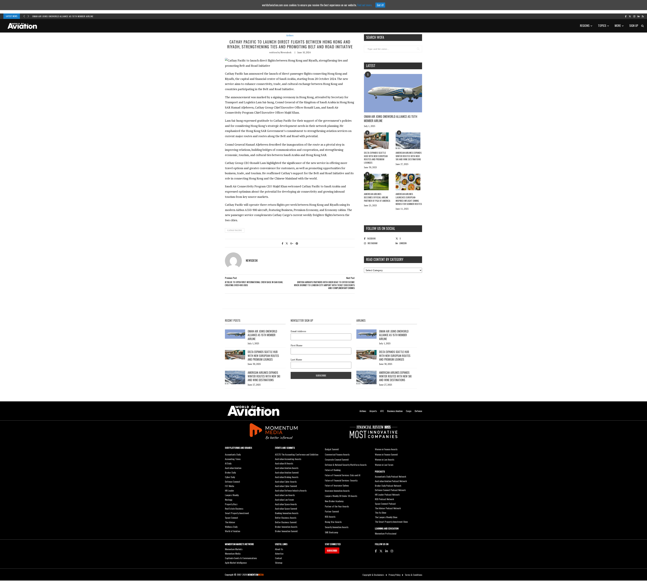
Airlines (290, 35)
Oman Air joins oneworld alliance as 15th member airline (62, 16)
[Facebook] (376, 551)
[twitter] (630, 16)
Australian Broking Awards (286, 477)
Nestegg (228, 499)
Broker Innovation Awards (286, 526)
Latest (370, 65)
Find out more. (364, 5)
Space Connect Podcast (385, 503)
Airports (373, 411)
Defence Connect (232, 481)
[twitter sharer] (287, 243)
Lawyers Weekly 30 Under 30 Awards (341, 496)
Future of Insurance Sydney (337, 485)
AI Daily (228, 463)
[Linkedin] (386, 551)
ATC (382, 411)
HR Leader (229, 490)
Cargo (408, 411)
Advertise (279, 553)
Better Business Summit (286, 522)
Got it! (380, 5)
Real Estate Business (234, 508)
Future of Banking (333, 470)
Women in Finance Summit (386, 454)
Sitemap (278, 562)
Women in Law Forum (384, 464)
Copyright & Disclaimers (373, 574)
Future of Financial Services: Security (341, 480)
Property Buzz (231, 504)
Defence (418, 411)
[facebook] (625, 16)
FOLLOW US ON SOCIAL (380, 228)
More (618, 25)
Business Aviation (395, 411)
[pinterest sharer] (297, 243)
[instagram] (634, 16)
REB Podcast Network (384, 499)
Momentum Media (232, 553)
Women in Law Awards (384, 459)
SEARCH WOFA (375, 37)
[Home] (253, 411)
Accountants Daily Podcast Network (390, 476)
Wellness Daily (231, 526)
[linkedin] (638, 16)
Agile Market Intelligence (236, 562)
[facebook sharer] (282, 243)
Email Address (298, 331)
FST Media (229, 486)
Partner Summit (332, 511)
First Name (296, 345)
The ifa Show (380, 512)
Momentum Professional (385, 533)
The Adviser (230, 522)
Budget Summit (332, 449)
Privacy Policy (394, 574)
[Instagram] (392, 551)
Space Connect (231, 517)
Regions (585, 25)
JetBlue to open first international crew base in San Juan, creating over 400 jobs (254, 283)
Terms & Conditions (413, 574)
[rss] (643, 16)
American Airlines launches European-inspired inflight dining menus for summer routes (409, 199)
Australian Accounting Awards (288, 459)
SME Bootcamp (331, 532)
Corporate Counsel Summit (337, 459)
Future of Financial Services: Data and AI (342, 475)
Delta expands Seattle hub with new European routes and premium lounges (376, 157)
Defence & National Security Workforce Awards (346, 464)
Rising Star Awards (333, 522)
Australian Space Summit (286, 508)
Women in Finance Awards (386, 449)
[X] (380, 551)
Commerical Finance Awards (337, 454)
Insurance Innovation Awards (337, 490)
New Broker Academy (334, 501)
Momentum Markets (233, 549)
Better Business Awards (285, 517)
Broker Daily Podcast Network (388, 485)
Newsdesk (286, 52)
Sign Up (633, 25)
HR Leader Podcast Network (387, 494)
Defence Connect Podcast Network (390, 490)
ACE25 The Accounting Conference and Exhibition (296, 454)
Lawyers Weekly (232, 495)
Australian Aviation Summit (287, 472)
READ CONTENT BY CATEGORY (384, 259)
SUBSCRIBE (332, 550)
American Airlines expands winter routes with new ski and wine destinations (409, 156)
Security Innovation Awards (336, 527)
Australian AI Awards (284, 463)
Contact (278, 558)
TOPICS (602, 25)
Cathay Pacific (234, 230)
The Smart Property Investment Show (391, 521)
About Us (279, 549)
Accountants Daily (233, 454)
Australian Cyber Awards (286, 481)
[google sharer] (291, 243)
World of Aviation (232, 531)
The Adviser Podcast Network (388, 508)
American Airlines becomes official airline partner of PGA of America (377, 197)
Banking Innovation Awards (286, 513)
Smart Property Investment (237, 513)
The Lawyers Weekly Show (386, 517)
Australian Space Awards (286, 504)
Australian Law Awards (285, 495)
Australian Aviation (233, 468)
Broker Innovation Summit (286, 531)
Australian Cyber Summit (286, 486)
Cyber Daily (230, 477)
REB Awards (330, 516)
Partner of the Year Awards (337, 506)
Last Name (296, 359)
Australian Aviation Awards (286, 468)
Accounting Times (233, 459)
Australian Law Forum (284, 499)
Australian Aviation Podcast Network (391, 481)
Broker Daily (230, 472)
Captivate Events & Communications (241, 558)
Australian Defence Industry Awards (291, 490)
